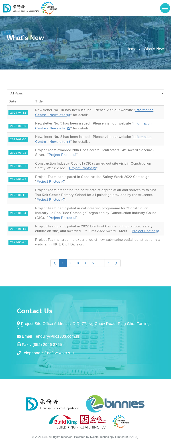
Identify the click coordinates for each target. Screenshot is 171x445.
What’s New (154, 49)
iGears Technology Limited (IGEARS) (114, 437)
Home (131, 49)
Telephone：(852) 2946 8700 (48, 353)
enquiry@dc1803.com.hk (58, 336)
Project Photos (61, 155)
